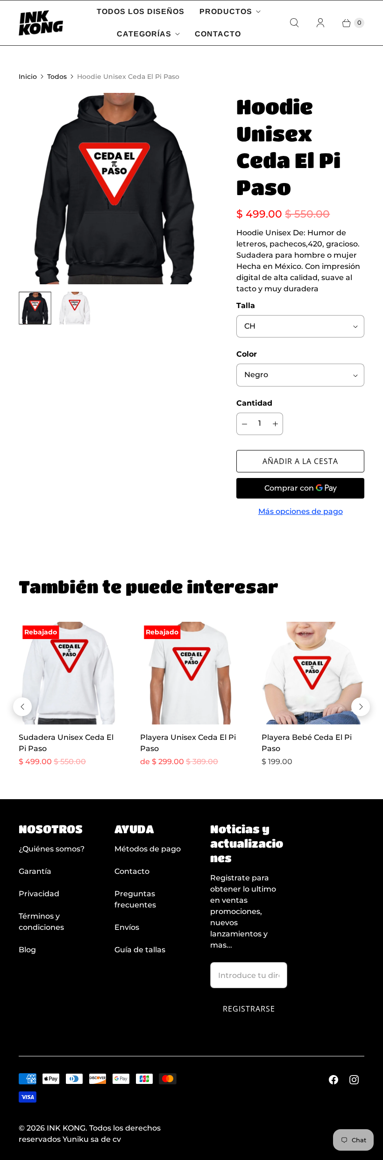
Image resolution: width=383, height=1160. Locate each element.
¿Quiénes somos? (52, 848)
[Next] (360, 706)
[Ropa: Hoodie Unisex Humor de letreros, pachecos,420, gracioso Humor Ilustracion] (114, 188)
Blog (27, 949)
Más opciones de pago (300, 511)
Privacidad (39, 893)
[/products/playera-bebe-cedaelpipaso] (313, 673)
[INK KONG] (41, 22)
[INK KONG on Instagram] (354, 1079)
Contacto (218, 34)
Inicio (28, 76)
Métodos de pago (147, 848)
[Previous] (22, 706)
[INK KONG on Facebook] (333, 1079)
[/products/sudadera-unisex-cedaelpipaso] (70, 673)
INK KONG (66, 1128)
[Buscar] (294, 23)
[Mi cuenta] (320, 23)
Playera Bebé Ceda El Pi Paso (307, 743)
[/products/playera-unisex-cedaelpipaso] (191, 673)
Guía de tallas (139, 949)
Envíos (126, 927)
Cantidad (254, 403)
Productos (225, 11)
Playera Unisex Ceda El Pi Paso (188, 743)
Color (246, 354)
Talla (245, 305)
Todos (57, 76)
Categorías (144, 34)
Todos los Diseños (140, 11)
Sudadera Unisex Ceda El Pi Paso (66, 743)
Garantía (35, 871)
